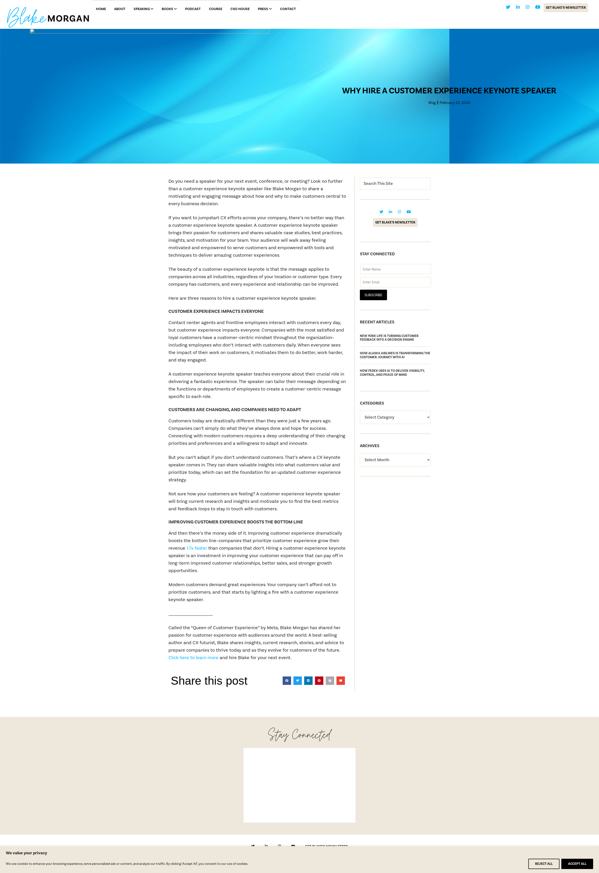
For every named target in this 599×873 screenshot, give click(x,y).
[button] (287, 680)
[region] (299, 859)
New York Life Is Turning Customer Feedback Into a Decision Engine (389, 338)
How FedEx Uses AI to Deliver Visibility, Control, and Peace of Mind (392, 373)
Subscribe (373, 295)
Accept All (577, 864)
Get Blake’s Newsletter (566, 8)
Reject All (544, 864)
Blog (432, 102)
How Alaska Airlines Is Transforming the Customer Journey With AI (395, 355)
